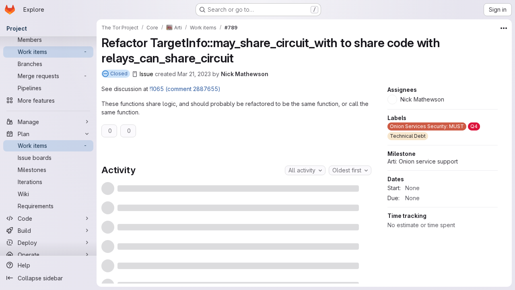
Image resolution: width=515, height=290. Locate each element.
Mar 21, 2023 (194, 73)
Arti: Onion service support (422, 161)
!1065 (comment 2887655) (185, 88)
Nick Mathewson (244, 73)
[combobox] (305, 170)
